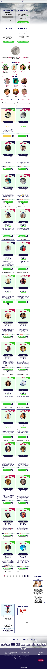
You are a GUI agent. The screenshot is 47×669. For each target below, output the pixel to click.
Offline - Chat (4, 201)
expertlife (23, 1)
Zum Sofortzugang (8, 41)
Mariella (23, 322)
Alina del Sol (23, 456)
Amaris (8, 456)
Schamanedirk (8, 255)
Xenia (14, 72)
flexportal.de (26, 667)
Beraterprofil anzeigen (7, 628)
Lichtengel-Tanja (8, 188)
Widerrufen (41, 660)
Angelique (24, 96)
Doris (23, 521)
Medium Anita (5, 72)
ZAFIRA (23, 288)
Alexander (23, 155)
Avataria (7, 96)
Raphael (23, 390)
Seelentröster (8, 554)
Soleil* (7, 86)
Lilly (8, 155)
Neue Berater (8, 630)
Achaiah (23, 355)
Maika (16, 96)
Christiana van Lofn (23, 188)
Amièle (23, 122)
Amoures (8, 606)
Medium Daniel (8, 322)
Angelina (8, 122)
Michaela (8, 355)
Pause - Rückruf (7, 135)
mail (13, 136)
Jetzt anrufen (22, 135)
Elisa (8, 222)
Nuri (8, 390)
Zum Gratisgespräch (23, 22)
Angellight (23, 554)
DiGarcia (15, 86)
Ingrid (23, 72)
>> (27, 575)
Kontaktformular (9, 21)
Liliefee (23, 222)
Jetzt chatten (4, 302)
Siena (8, 288)
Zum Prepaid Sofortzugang (23, 41)
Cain (8, 489)
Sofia (23, 489)
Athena (24, 86)
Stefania (23, 255)
